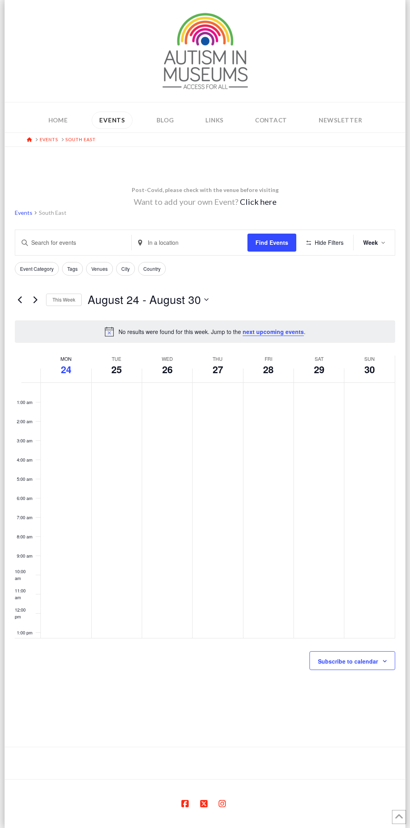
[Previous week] (19, 299)
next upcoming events (273, 332)
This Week (63, 299)
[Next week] (35, 299)
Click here (258, 201)
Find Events (271, 242)
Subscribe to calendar (348, 661)
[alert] (205, 331)
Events (23, 212)
